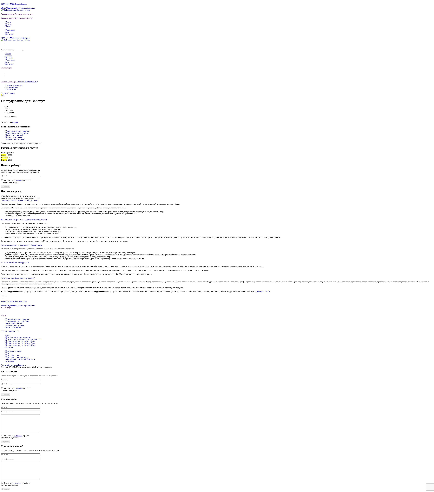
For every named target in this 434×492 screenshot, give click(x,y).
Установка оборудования (15, 325)
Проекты (8, 26)
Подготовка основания (14, 323)
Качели (8, 353)
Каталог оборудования (9, 331)
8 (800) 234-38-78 (263, 291)
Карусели (9, 347)
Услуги (8, 22)
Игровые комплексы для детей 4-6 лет (20, 343)
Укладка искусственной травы (17, 321)
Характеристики (11, 87)
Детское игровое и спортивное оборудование (22, 339)
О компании (10, 30)
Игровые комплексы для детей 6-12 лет (20, 345)
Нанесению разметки (13, 137)
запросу (15, 122)
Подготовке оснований (14, 135)
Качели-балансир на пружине (16, 357)
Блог (7, 32)
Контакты (9, 34)
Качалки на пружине (13, 351)
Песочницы (9, 361)
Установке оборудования (15, 139)
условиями (18, 180)
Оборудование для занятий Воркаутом (20, 359)
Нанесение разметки (13, 327)
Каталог (8, 24)
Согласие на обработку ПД (27, 82)
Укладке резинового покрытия (17, 131)
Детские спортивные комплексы (18, 337)
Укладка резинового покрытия (17, 319)
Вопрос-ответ (10, 89)
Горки (7, 335)
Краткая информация (13, 85)
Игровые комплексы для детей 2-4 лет (20, 341)
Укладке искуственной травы (16, 133)
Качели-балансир (12, 355)
